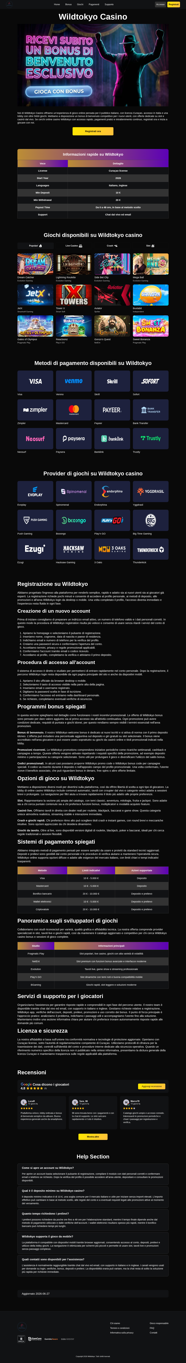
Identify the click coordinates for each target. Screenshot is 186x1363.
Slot (148, 246)
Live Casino (72, 246)
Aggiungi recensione (152, 1086)
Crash (110, 246)
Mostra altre (93, 1137)
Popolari (33, 246)
